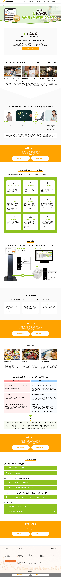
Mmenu (41, 557)
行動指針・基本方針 (7, 557)
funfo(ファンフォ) (20, 561)
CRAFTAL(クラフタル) (43, 555)
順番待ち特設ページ (20, 158)
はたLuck (19, 563)
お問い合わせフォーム (40, 158)
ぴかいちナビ (30, 562)
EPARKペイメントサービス (43, 550)
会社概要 (6, 550)
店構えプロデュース (31, 555)
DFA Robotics (31, 561)
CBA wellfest (30, 557)
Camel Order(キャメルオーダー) (22, 557)
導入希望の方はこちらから (30, 48)
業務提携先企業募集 (7, 556)
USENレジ (41, 562)
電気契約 (53, 554)
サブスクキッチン (31, 554)
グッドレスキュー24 (42, 554)
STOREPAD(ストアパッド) (21, 562)
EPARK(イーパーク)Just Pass (21, 550)
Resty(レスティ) (31, 550)
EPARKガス (19, 554)
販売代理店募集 (7, 555)
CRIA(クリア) (31, 556)
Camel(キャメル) (42, 556)
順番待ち (53, 550)
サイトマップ (7, 554)
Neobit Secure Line (42, 561)
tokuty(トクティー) (20, 556)
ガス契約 (53, 555)
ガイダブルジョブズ (20, 555)
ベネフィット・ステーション (32, 563)
